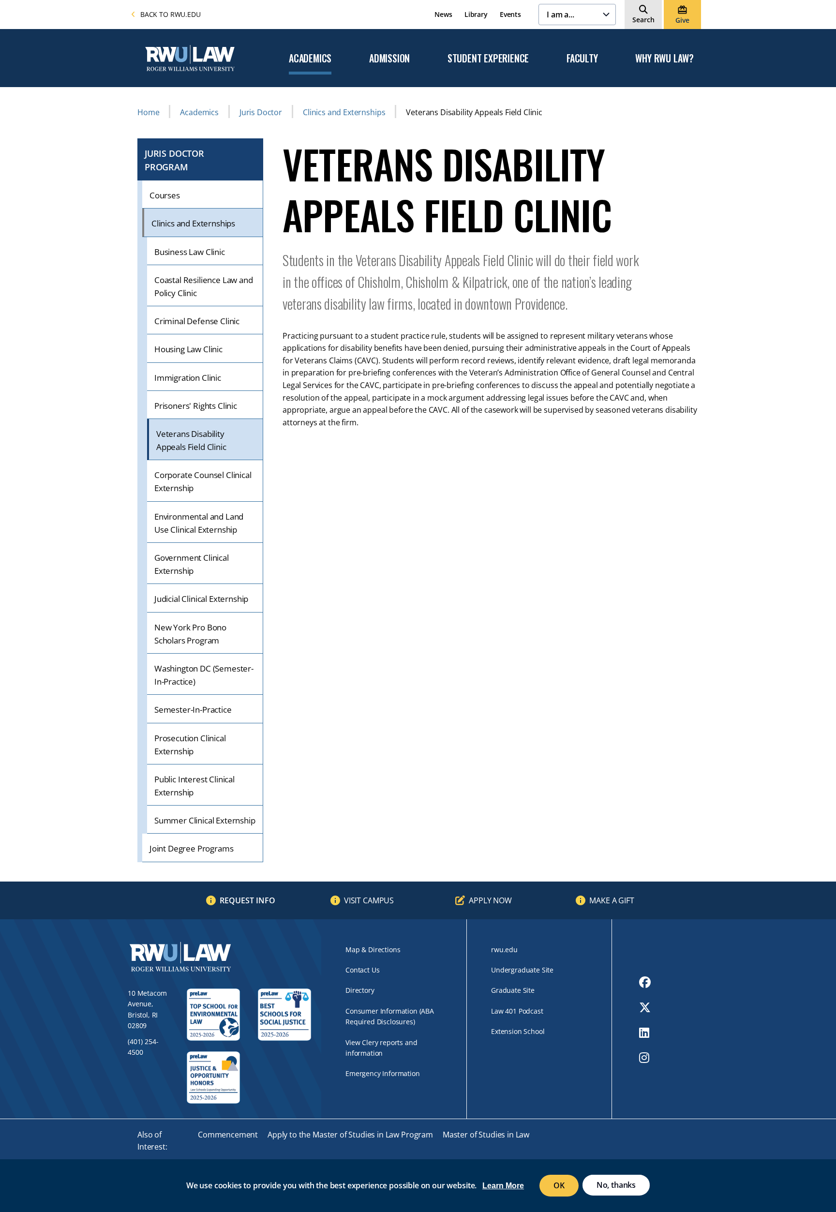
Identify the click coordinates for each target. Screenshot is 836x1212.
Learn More (503, 1186)
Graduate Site (513, 990)
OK (559, 1185)
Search (643, 19)
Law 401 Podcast (517, 1011)
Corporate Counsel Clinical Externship (203, 481)
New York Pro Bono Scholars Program (190, 634)
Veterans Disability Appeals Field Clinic (191, 440)
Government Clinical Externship (191, 564)
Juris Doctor (260, 112)
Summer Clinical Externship (204, 820)
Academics (310, 58)
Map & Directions (372, 949)
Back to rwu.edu (170, 14)
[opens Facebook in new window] (645, 982)
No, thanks (616, 1185)
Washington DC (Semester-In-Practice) (204, 675)
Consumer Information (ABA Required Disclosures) (389, 1016)
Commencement (228, 1134)
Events (510, 14)
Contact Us (362, 969)
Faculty (582, 58)
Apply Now (490, 900)
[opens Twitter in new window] (645, 1007)
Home (148, 112)
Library (476, 14)
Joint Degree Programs (191, 848)
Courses (164, 195)
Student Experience (488, 58)
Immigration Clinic (187, 377)
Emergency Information (382, 1073)
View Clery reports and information (381, 1048)
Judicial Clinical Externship (201, 598)
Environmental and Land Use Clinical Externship (198, 523)
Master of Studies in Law (486, 1134)
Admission (389, 58)
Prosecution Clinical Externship (190, 745)
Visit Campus (369, 900)
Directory (359, 990)
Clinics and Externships (344, 112)
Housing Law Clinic (188, 349)
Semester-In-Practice (193, 709)
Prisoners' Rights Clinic (195, 405)
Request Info (247, 900)
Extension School (517, 1031)
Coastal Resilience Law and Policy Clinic (203, 286)
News (443, 14)
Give (682, 20)
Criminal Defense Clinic (196, 321)
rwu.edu (504, 949)
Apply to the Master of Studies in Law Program (350, 1134)
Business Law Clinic (189, 251)
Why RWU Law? (664, 58)
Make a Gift (611, 900)
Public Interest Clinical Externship (194, 786)
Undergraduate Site (522, 969)
